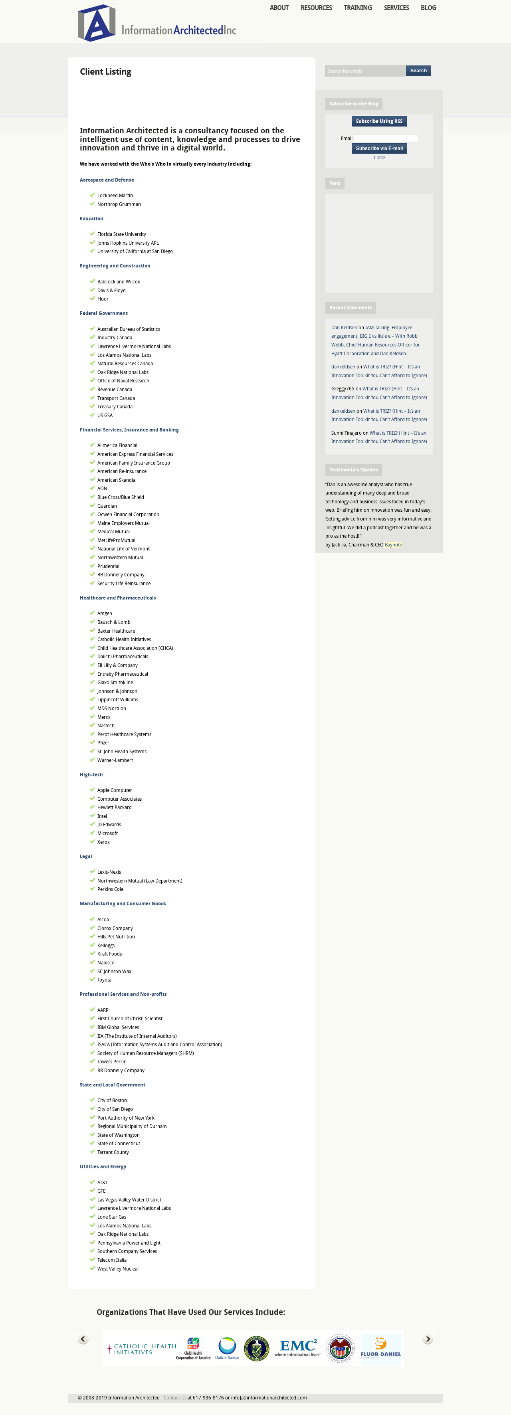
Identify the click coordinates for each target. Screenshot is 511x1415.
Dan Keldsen (344, 327)
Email (347, 138)
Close (379, 157)
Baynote (393, 545)
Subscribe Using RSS (379, 121)
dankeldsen (343, 367)
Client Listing (105, 72)
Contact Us (175, 1398)
